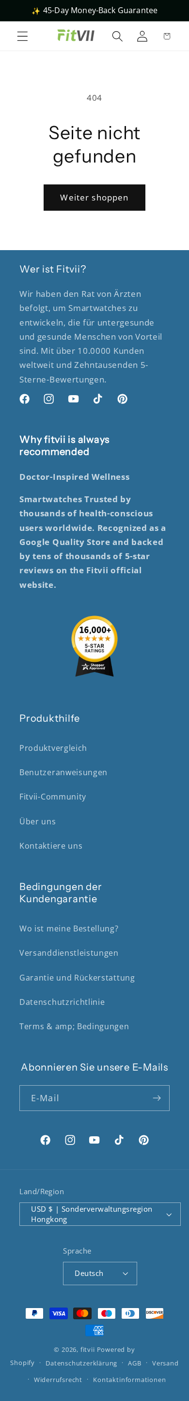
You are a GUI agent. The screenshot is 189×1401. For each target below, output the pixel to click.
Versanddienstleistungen (69, 952)
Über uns (37, 821)
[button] (22, 36)
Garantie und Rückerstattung (77, 977)
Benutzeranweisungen (63, 772)
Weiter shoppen (94, 197)
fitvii (87, 1349)
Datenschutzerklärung (81, 1363)
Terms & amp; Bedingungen (74, 1026)
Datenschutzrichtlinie (62, 1002)
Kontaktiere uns (50, 845)
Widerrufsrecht (58, 1379)
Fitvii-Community (52, 796)
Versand (165, 1363)
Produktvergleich (53, 748)
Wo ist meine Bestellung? (69, 928)
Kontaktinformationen (129, 1379)
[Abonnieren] (156, 1098)
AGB (134, 1363)
